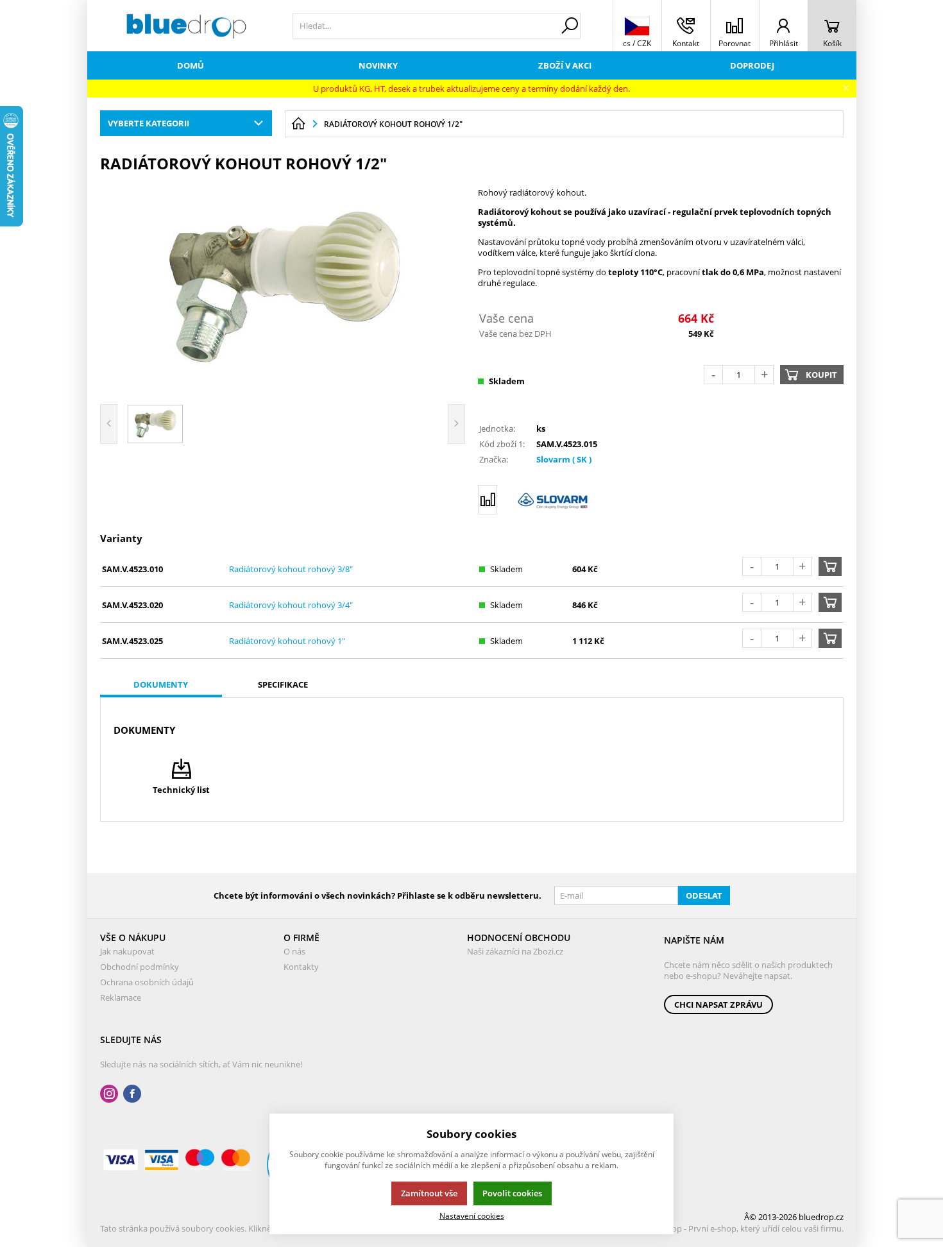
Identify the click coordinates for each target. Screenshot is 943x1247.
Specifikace (283, 684)
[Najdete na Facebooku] (132, 1094)
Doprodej (752, 65)
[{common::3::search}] (569, 25)
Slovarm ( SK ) (563, 459)
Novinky (378, 65)
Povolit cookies (512, 1193)
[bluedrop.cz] (186, 25)
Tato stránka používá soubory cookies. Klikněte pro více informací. (225, 1228)
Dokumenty (160, 684)
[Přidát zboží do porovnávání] (487, 499)
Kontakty (301, 966)
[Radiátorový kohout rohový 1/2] (283, 286)
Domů (190, 65)
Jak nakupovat (127, 951)
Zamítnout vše (429, 1193)
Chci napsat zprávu (718, 1004)
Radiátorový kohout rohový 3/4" (291, 605)
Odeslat (704, 895)
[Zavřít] (846, 88)
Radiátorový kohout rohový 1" (287, 641)
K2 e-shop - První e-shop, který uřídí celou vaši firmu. (744, 1228)
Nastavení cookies (471, 1215)
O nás (294, 951)
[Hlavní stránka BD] (298, 124)
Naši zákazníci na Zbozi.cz (515, 951)
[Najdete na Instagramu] (109, 1094)
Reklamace (120, 997)
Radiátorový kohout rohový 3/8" (291, 569)
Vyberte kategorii (148, 123)
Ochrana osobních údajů (147, 982)
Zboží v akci (564, 65)
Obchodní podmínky (139, 966)
